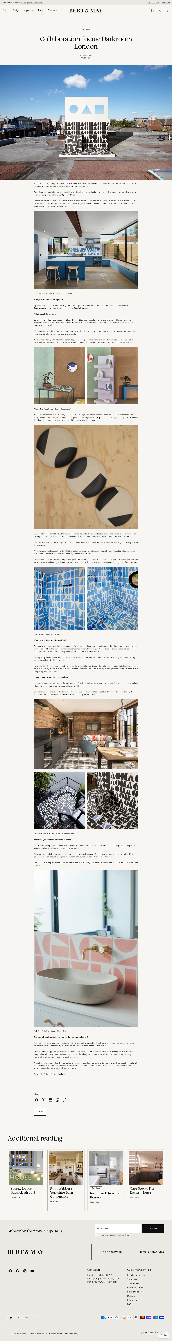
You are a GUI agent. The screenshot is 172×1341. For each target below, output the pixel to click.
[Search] (145, 10)
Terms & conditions (37, 1334)
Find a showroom (112, 1252)
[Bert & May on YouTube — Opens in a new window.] (32, 1271)
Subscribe (153, 1229)
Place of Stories (63, 1031)
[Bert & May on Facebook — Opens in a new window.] (10, 1271)
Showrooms (132, 1279)
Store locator (133, 1284)
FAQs (129, 1304)
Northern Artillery (156, 1333)
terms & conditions (122, 1235)
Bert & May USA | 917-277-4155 (102, 1282)
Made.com (72, 343)
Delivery (131, 1296)
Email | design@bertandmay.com (103, 1279)
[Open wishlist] (152, 10)
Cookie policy (55, 1334)
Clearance (52, 10)
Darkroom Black (67, 695)
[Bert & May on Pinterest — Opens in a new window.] (17, 1271)
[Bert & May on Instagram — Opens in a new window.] (25, 1271)
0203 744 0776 (153, 2)
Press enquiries (134, 1292)
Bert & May (20, 1334)
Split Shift (102, 343)
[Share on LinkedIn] (50, 1100)
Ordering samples (135, 1288)
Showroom (166, 2)
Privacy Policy (71, 1334)
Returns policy (134, 1300)
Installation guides (152, 1252)
